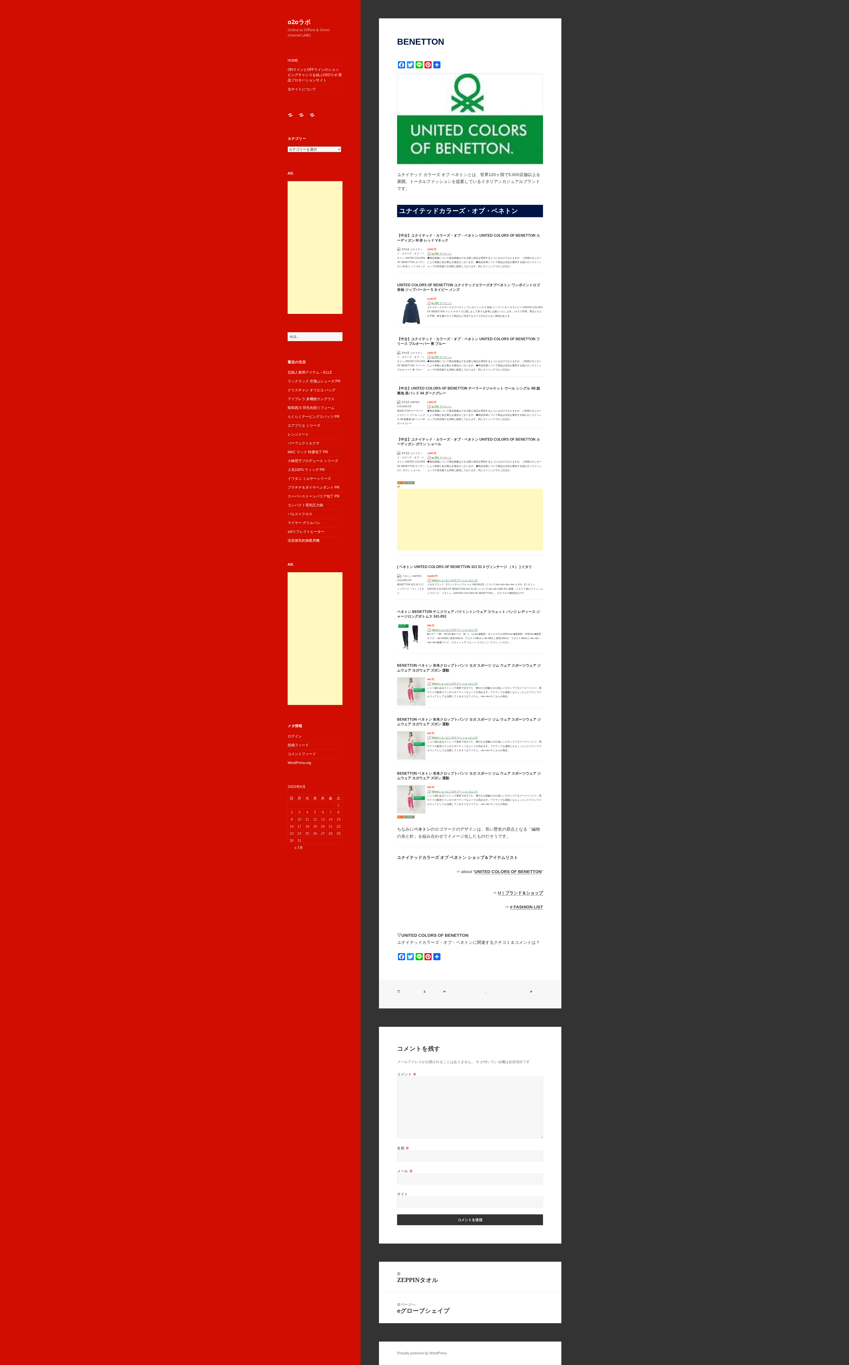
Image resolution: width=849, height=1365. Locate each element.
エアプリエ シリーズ (304, 425)
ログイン (295, 736)
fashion (433, 991)
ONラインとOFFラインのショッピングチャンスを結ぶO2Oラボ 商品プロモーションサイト (315, 75)
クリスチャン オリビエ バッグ (311, 390)
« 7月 (298, 848)
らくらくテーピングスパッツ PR (314, 417)
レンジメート (298, 434)
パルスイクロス (300, 514)
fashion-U (405, 996)
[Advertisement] (315, 247)
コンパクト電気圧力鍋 (305, 505)
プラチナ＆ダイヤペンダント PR (314, 487)
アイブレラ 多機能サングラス (311, 399)
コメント (407, 1074)
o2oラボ (299, 22)
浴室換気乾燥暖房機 (303, 540)
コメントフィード (302, 754)
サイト (402, 1194)
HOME (293, 60)
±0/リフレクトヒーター (306, 532)
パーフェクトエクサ (303, 443)
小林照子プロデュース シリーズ (313, 461)
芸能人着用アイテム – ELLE (310, 372)
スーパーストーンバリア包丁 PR (314, 496)
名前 (403, 1148)
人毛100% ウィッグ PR (306, 470)
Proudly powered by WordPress (422, 1353)
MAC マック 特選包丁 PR (308, 452)
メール (405, 1171)
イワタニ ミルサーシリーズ (309, 478)
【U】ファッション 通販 (506, 991)
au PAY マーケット (441, 253)
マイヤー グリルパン (304, 523)
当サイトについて (302, 89)
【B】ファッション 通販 (466, 991)
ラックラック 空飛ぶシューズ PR (314, 381)
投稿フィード (298, 745)
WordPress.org (299, 763)
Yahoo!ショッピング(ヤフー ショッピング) (454, 580)
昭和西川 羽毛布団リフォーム (311, 408)
